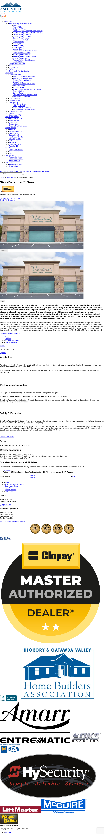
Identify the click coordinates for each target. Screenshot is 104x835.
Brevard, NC (13, 133)
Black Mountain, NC (16, 131)
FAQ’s (11, 69)
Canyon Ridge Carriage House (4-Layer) (28, 32)
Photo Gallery (10, 155)
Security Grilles (18, 91)
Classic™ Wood (18, 62)
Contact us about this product (10, 198)
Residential (9, 21)
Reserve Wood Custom (21, 53)
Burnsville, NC (14, 135)
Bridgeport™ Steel (19, 29)
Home (2, 177)
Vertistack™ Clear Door (21, 97)
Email (2, 200)
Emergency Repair (15, 118)
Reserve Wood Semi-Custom (24, 60)
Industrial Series (18, 87)
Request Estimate (15, 164)
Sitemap (8, 832)
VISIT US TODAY (43, 171)
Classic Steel (18, 42)
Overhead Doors (15, 75)
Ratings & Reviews (16, 150)
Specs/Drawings (11, 342)
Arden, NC (12, 129)
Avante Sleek (18, 27)
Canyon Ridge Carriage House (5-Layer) (28, 31)
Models (7, 337)
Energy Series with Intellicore (24, 84)
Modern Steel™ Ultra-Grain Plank (25, 51)
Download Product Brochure (10, 333)
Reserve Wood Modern (21, 58)
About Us (8, 148)
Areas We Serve (10, 128)
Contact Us (9, 162)
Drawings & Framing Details (19, 71)
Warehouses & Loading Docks (24, 109)
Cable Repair (13, 122)
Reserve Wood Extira (21, 54)
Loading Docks (14, 100)
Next (2, 301)
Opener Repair (14, 124)
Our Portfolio (13, 67)
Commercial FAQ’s (15, 115)
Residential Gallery (16, 157)
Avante (16, 25)
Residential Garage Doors (14, 484)
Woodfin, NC (13, 146)
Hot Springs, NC (15, 139)
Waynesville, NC (15, 144)
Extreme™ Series (19, 86)
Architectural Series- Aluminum (24, 76)
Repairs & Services (12, 117)
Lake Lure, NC (14, 140)
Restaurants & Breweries (22, 107)
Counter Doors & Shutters (22, 80)
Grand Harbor (18, 47)
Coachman (17, 43)
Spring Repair (14, 120)
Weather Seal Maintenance (18, 126)
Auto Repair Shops (20, 104)
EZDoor (12, 65)
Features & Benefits (12, 340)
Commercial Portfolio (16, 111)
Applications (13, 102)
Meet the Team (14, 151)
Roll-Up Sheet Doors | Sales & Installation (28, 89)
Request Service (15, 166)
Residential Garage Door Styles (20, 23)
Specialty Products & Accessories (25, 95)
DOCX (32, 475)
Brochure (11, 200)
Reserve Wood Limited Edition (24, 56)
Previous (4, 250)
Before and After (14, 161)
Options (8, 339)
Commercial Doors (11, 486)
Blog (10, 153)
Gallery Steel (18, 45)
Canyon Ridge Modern (21, 40)
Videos (11, 113)
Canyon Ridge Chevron (22, 34)
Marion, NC (13, 142)
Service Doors (18, 93)
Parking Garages (19, 106)
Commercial (9, 73)
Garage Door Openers (17, 64)
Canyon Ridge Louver (21, 38)
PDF (73, 476)
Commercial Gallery (16, 159)
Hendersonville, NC (16, 137)
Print (6, 200)
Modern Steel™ (18, 49)
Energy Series (18, 82)
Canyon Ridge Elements (22, 36)
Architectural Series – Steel (22, 78)
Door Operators (14, 98)
